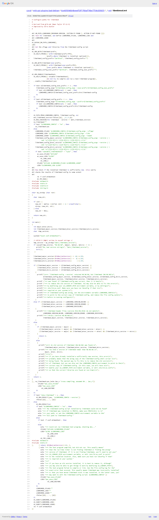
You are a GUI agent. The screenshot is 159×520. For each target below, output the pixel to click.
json (155, 517)
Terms (25, 517)
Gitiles (13, 517)
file (71, 16)
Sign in (154, 3)
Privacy (18, 517)
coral (28, 10)
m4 (109, 10)
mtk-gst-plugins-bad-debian (46, 10)
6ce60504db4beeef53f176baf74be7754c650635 (82, 10)
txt (150, 517)
